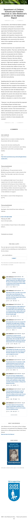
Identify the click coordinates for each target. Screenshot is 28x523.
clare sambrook (5, 135)
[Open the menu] (2, 2)
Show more (14, 414)
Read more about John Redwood (7, 434)
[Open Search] (26, 2)
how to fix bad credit (6, 216)
